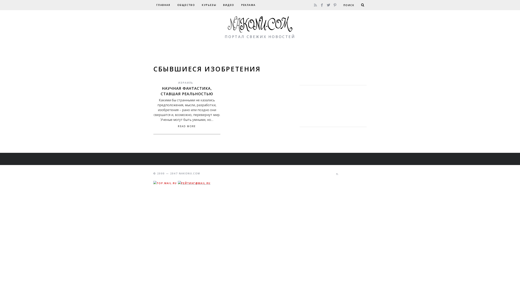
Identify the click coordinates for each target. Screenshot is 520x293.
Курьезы (209, 5)
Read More (187, 126)
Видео (228, 5)
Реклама (248, 5)
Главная (163, 5)
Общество (186, 5)
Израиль (185, 82)
